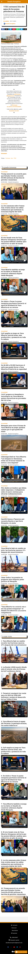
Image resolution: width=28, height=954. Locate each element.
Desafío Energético (10, 23)
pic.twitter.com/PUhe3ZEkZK (14, 106)
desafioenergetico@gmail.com (14, 942)
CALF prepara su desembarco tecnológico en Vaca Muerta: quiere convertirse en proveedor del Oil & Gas (13, 397)
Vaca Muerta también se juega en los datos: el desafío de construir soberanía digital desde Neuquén (13, 272)
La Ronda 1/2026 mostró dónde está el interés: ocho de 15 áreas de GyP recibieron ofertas (14, 669)
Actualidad (6, 21)
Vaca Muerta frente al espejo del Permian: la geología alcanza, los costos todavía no (14, 723)
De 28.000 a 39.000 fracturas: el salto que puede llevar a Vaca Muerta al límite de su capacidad (14, 367)
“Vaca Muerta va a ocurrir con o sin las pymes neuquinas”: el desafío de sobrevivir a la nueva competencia (13, 610)
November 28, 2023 (14, 110)
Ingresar (14, 933)
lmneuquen (4, 153)
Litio (12, 158)
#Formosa (14, 105)
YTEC (15, 158)
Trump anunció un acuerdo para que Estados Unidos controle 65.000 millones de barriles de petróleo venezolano (13, 177)
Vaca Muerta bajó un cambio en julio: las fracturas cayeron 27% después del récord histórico (13, 550)
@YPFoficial (17, 94)
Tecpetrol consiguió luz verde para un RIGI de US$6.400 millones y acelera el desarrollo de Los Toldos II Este (13, 696)
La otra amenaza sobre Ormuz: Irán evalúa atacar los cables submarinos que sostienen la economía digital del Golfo (12, 209)
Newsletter (15, 930)
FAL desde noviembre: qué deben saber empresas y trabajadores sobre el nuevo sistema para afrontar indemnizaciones (13, 491)
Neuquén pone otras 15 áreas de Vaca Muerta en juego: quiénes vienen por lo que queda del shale (13, 428)
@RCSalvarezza (10, 95)
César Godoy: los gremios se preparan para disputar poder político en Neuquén (12, 579)
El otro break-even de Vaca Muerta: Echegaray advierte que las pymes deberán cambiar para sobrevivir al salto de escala (13, 241)
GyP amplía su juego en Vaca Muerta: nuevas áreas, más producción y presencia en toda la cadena (13, 336)
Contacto (14, 925)
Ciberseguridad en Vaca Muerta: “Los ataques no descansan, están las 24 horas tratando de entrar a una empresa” (13, 460)
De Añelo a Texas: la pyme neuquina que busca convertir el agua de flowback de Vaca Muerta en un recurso (13, 304)
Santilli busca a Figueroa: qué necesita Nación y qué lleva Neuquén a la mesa (12, 521)
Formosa (7, 158)
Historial (14, 928)
